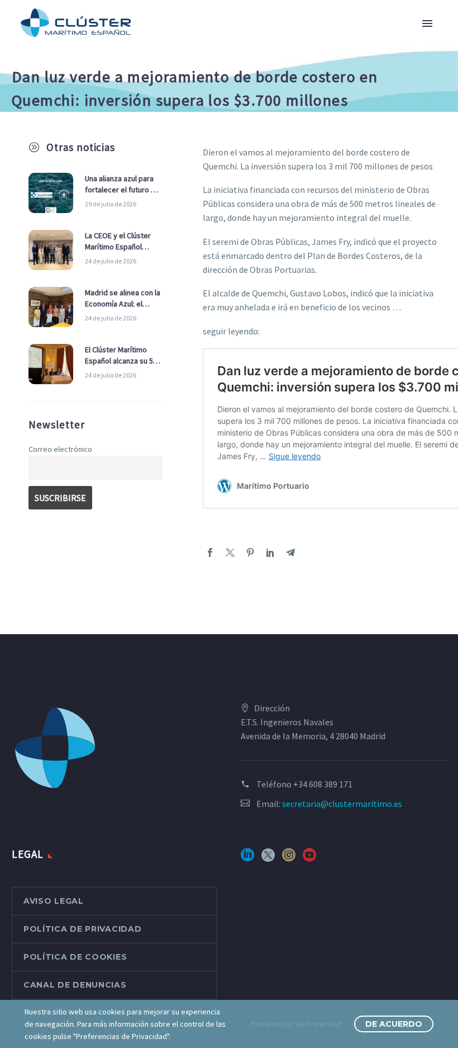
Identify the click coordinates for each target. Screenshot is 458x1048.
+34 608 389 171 (322, 784)
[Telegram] (290, 552)
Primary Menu (427, 23)
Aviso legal (53, 901)
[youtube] (309, 858)
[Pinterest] (250, 552)
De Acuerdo (393, 1024)
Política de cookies (75, 957)
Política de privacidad (82, 929)
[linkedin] (247, 858)
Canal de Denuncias (75, 985)
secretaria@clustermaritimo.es (342, 803)
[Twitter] (230, 552)
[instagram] (288, 858)
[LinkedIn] (270, 552)
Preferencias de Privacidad (296, 1024)
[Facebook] (210, 552)
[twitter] (268, 858)
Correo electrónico (60, 449)
